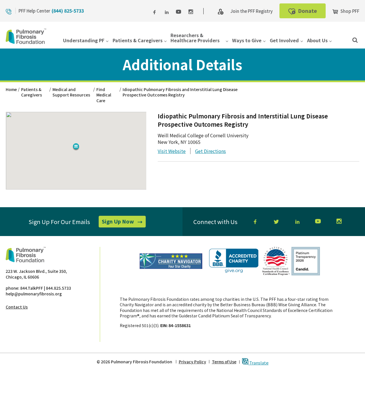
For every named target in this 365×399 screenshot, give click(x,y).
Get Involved (284, 41)
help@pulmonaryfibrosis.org (34, 294)
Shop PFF (349, 11)
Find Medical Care (103, 94)
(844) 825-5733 (68, 10)
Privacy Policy (192, 361)
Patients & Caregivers (138, 41)
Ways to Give (246, 41)
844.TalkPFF (31, 288)
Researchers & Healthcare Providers (195, 38)
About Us (317, 41)
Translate (258, 362)
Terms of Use (224, 361)
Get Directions (210, 151)
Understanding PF (83, 41)
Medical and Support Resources (71, 92)
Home (11, 89)
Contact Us (17, 307)
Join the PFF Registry (251, 11)
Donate (311, 12)
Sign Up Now (124, 222)
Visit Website (172, 151)
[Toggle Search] (355, 39)
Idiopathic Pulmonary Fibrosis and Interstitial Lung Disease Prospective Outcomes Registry (180, 92)
